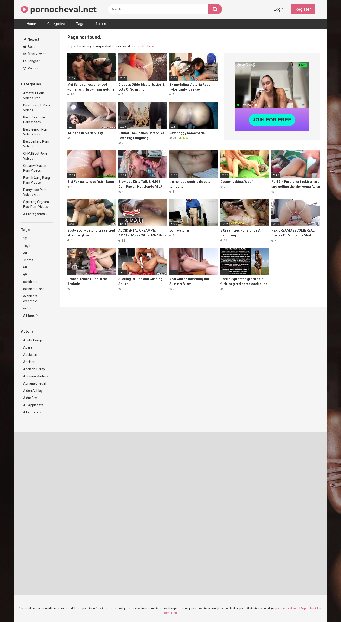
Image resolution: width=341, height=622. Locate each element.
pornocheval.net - (287, 608)
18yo (26, 246)
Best (31, 47)
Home (31, 24)
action (27, 308)
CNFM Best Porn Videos (35, 156)
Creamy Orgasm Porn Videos (35, 168)
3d (25, 253)
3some (28, 260)
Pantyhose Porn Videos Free (35, 192)
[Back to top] (325, 608)
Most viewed (36, 54)
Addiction (30, 355)
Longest (33, 61)
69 (25, 274)
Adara (27, 347)
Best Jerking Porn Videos (36, 144)
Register (303, 9)
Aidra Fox (30, 398)
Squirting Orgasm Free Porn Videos (36, 204)
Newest (33, 39)
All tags (29, 315)
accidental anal (34, 289)
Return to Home (143, 46)
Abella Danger (33, 340)
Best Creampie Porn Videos (34, 119)
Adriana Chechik (35, 383)
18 (25, 238)
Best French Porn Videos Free (35, 132)
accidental (30, 282)
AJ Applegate (33, 405)
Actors (100, 24)
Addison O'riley (34, 369)
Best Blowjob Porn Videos (36, 107)
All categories (34, 214)
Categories (56, 24)
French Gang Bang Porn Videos (36, 180)
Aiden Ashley (32, 391)
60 (25, 267)
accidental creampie (30, 298)
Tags (80, 24)
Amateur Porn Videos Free (33, 95)
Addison (29, 362)
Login (279, 9)
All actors (31, 412)
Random (33, 68)
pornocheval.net (62, 9)
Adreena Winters (35, 376)
